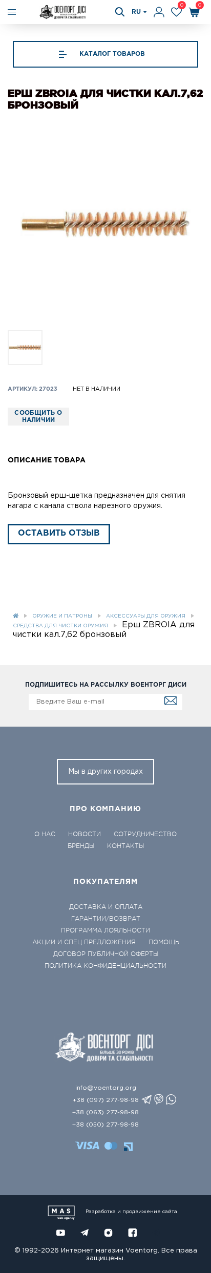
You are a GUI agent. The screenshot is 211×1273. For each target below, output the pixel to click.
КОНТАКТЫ (125, 846)
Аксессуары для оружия (145, 616)
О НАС (44, 834)
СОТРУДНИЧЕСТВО (145, 834)
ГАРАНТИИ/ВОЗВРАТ (105, 918)
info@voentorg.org (105, 1088)
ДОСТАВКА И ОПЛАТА (105, 906)
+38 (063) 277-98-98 (105, 1112)
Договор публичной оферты (105, 954)
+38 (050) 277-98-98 (105, 1125)
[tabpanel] (105, 224)
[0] (176, 12)
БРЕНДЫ (81, 846)
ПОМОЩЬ (164, 942)
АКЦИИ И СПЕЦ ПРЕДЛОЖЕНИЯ (84, 942)
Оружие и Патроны (62, 616)
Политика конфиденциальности (105, 965)
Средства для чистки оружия (60, 626)
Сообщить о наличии (38, 416)
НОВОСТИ (84, 834)
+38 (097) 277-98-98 (106, 1100)
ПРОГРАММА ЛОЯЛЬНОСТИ (105, 930)
